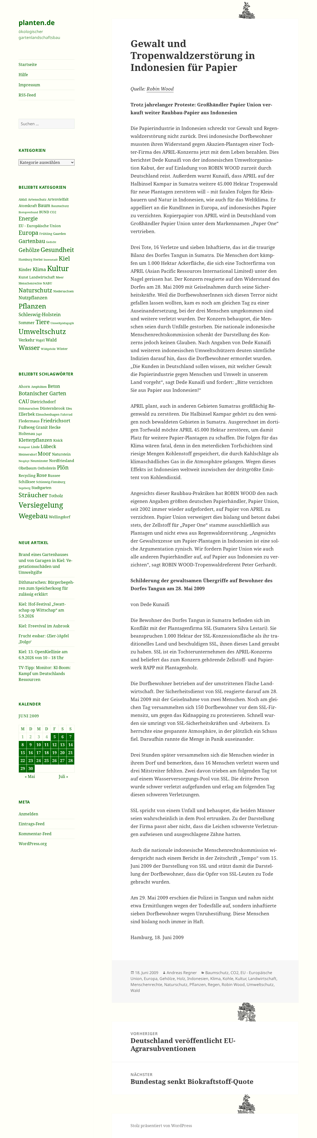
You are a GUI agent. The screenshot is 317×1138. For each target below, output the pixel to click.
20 (62, 752)
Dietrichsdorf (43, 401)
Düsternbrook (52, 408)
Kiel (64, 258)
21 (70, 752)
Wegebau (33, 515)
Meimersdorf (28, 454)
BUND (44, 212)
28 (70, 760)
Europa (28, 233)
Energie (28, 218)
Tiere (43, 322)
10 (38, 744)
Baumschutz (60, 206)
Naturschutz (35, 290)
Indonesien (197, 978)
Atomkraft (28, 205)
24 (38, 760)
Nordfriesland (61, 460)
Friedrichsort (55, 420)
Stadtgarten (41, 487)
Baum (44, 205)
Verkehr (27, 340)
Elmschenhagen (47, 414)
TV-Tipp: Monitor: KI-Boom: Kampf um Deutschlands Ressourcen (45, 673)
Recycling (27, 475)
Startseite (28, 64)
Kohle (228, 978)
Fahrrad (66, 414)
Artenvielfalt (58, 199)
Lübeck (48, 446)
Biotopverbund (28, 212)
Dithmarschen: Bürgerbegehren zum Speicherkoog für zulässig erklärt (46, 588)
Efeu (69, 408)
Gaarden (59, 234)
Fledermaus (29, 420)
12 (54, 744)
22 (23, 760)
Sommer (27, 322)
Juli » (63, 776)
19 (54, 752)
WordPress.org (33, 843)
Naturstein (61, 454)
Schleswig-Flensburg (50, 482)
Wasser (29, 347)
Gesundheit (57, 250)
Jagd (39, 434)
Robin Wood (160, 89)
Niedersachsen (63, 291)
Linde (35, 447)
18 (46, 752)
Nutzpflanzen (33, 298)
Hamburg (25, 259)
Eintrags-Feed (32, 824)
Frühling (45, 234)
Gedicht (51, 242)
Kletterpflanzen (35, 440)
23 (30, 760)
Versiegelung (41, 505)
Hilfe (23, 74)
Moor (44, 453)
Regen (214, 984)
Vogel (40, 340)
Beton (54, 386)
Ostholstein (47, 468)
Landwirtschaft (42, 277)
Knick (58, 440)
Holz (181, 978)
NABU (47, 283)
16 (30, 752)
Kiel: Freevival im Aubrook (44, 626)
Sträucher (33, 495)
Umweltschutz (42, 331)
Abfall (23, 199)
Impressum (29, 85)
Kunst (23, 277)
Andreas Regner (182, 972)
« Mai (30, 776)
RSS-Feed (27, 95)
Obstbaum (28, 467)
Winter (62, 348)
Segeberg (24, 488)
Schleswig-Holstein (40, 314)
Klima (39, 269)
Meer (60, 277)
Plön (63, 467)
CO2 (53, 212)
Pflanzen (32, 305)
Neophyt (24, 461)
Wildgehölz (48, 349)
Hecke (55, 427)
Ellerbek (27, 414)
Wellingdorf (59, 516)
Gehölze (29, 249)
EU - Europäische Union (40, 225)
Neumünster (39, 461)
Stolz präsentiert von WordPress (161, 1125)
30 (30, 768)
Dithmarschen (29, 408)
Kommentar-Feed (35, 833)
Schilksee (27, 481)
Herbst (38, 259)
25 (46, 760)
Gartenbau (32, 241)
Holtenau (27, 433)
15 (23, 752)
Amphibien (39, 387)
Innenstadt (51, 259)
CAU (24, 401)
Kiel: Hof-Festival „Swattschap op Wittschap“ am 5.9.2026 (42, 610)
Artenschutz (37, 199)
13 (62, 744)
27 (62, 760)
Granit (42, 427)
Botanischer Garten (42, 393)
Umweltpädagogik (62, 323)
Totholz (56, 495)
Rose (41, 475)
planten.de (37, 22)
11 (46, 744)
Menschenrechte (30, 283)
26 (54, 760)
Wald (51, 340)
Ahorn (24, 386)
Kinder (25, 269)
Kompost (24, 447)
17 (38, 752)
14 (70, 744)
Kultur (58, 268)
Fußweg (27, 427)
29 (23, 768)
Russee (54, 475)
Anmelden (28, 814)
